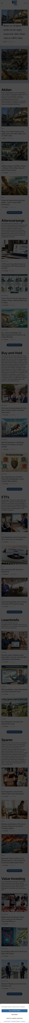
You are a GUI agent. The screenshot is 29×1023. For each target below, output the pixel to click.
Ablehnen (14, 1014)
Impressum (23, 1021)
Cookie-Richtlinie (7, 1021)
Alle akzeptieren (14, 1010)
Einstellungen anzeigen (15, 1018)
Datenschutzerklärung (15, 1021)
